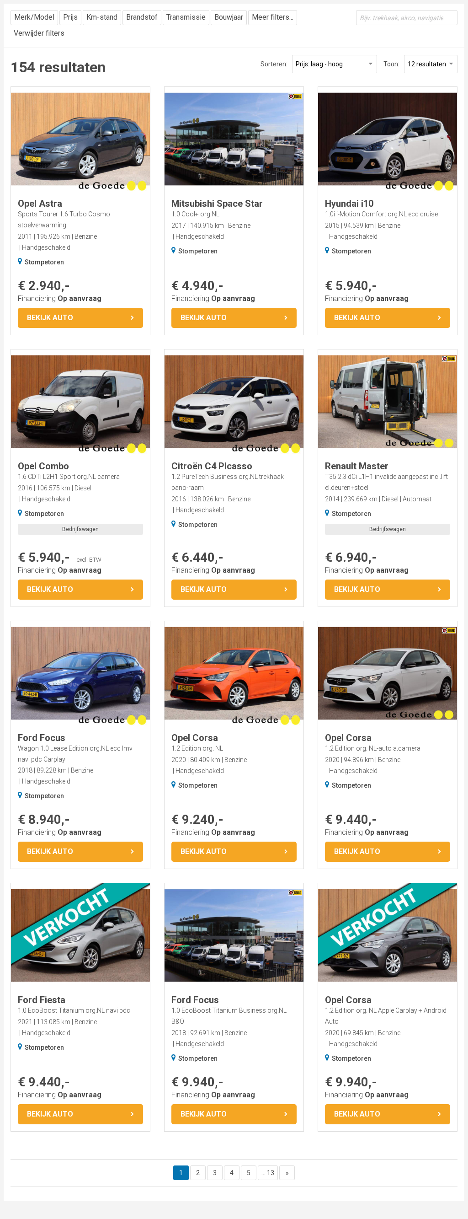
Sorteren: (274, 64)
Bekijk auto (50, 317)
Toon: (391, 64)
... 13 (267, 1172)
